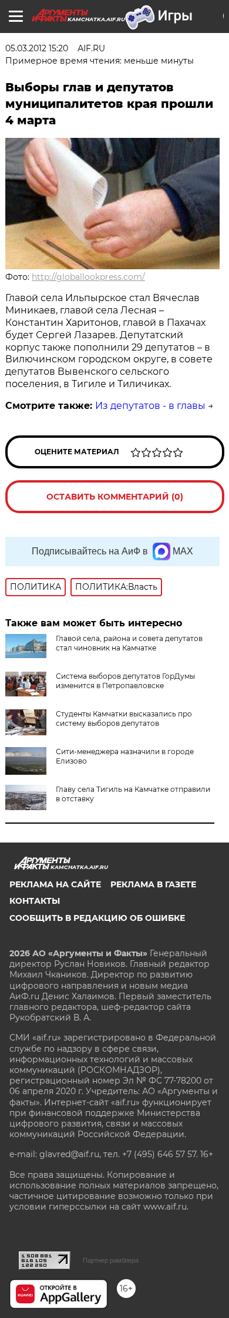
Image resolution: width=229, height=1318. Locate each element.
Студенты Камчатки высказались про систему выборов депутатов (124, 718)
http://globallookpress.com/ (88, 277)
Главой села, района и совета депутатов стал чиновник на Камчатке (129, 643)
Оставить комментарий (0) (114, 496)
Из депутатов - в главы (150, 405)
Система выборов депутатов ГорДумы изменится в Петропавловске (125, 681)
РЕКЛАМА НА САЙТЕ (55, 884)
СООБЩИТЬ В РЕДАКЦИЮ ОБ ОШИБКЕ (97, 918)
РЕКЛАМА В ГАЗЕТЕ (153, 884)
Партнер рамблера (111, 1260)
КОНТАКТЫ (34, 901)
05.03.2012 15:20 (36, 48)
